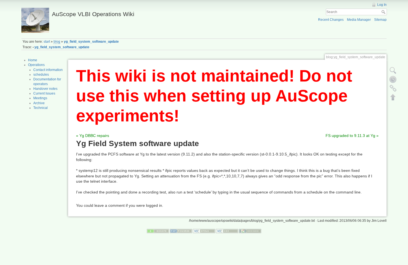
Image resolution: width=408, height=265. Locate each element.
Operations (36, 65)
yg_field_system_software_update (91, 42)
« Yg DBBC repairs (92, 135)
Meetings (40, 98)
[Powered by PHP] (181, 231)
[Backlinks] (393, 88)
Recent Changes (331, 20)
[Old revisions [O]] (393, 79)
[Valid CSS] (227, 231)
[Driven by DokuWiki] (250, 231)
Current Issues (44, 93)
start (47, 42)
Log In (382, 5)
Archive (39, 103)
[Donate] (158, 231)
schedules (41, 75)
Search (384, 12)
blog (57, 42)
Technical (40, 108)
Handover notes (45, 89)
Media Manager (359, 20)
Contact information (48, 70)
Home (32, 60)
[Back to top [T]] (393, 97)
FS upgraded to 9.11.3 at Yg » (352, 135)
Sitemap (380, 20)
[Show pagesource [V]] (393, 70)
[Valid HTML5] (204, 231)
